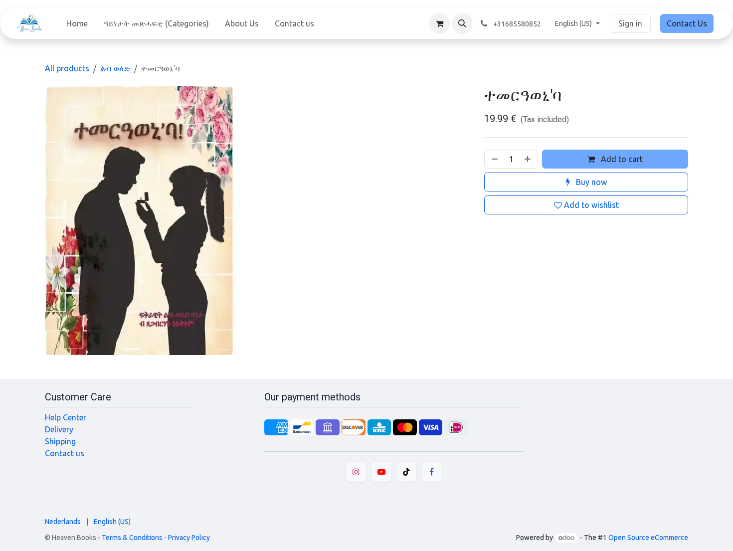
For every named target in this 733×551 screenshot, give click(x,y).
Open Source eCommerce (648, 538)
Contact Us (687, 23)
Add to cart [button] (621, 159)
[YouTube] (381, 472)
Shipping (60, 441)
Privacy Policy (189, 538)
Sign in (630, 23)
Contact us (64, 453)
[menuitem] (77, 23)
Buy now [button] (590, 182)
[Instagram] (356, 472)
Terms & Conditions (132, 538)
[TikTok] (406, 472)
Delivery (59, 429)
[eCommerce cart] (439, 23)
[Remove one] (494, 159)
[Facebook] (432, 472)
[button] (462, 23)
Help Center (65, 417)
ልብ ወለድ (115, 68)
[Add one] (529, 159)
